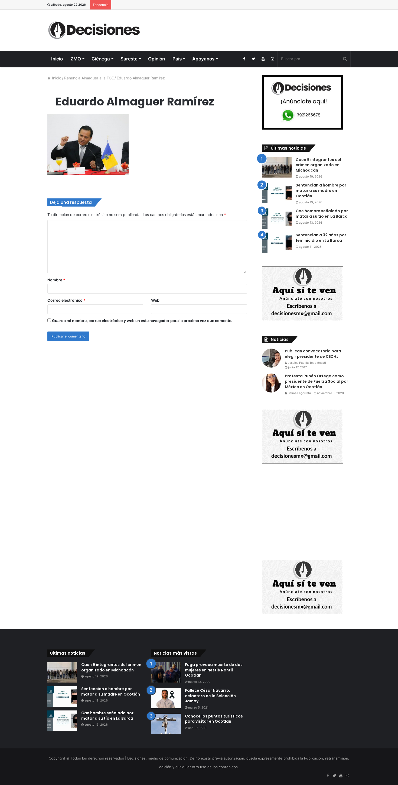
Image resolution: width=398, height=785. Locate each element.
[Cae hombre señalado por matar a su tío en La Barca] (277, 218)
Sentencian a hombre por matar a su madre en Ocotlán (321, 190)
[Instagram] (272, 59)
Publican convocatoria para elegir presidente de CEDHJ (313, 353)
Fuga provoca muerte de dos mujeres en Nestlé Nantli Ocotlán (214, 670)
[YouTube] (263, 59)
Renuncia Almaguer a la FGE (89, 78)
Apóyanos (203, 59)
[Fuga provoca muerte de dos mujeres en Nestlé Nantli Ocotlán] (166, 672)
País (177, 59)
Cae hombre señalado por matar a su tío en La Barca (322, 213)
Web (155, 300)
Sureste (129, 59)
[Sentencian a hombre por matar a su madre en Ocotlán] (277, 193)
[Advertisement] (251, 27)
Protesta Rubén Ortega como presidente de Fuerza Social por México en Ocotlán (316, 381)
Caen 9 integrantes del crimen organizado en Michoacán (318, 165)
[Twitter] (253, 59)
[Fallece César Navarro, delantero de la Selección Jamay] (166, 698)
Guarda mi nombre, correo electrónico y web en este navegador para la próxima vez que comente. (142, 320)
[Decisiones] (95, 30)
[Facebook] (244, 59)
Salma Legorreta (299, 393)
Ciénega (101, 59)
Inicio (57, 59)
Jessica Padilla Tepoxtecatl (306, 363)
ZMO (75, 59)
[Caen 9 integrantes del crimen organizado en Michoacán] (277, 167)
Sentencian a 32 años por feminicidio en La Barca (321, 237)
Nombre (56, 280)
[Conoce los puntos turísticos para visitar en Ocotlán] (166, 724)
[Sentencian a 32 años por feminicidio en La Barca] (277, 243)
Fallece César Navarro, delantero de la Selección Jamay (210, 696)
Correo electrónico (66, 300)
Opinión (156, 59)
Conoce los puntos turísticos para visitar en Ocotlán (214, 718)
